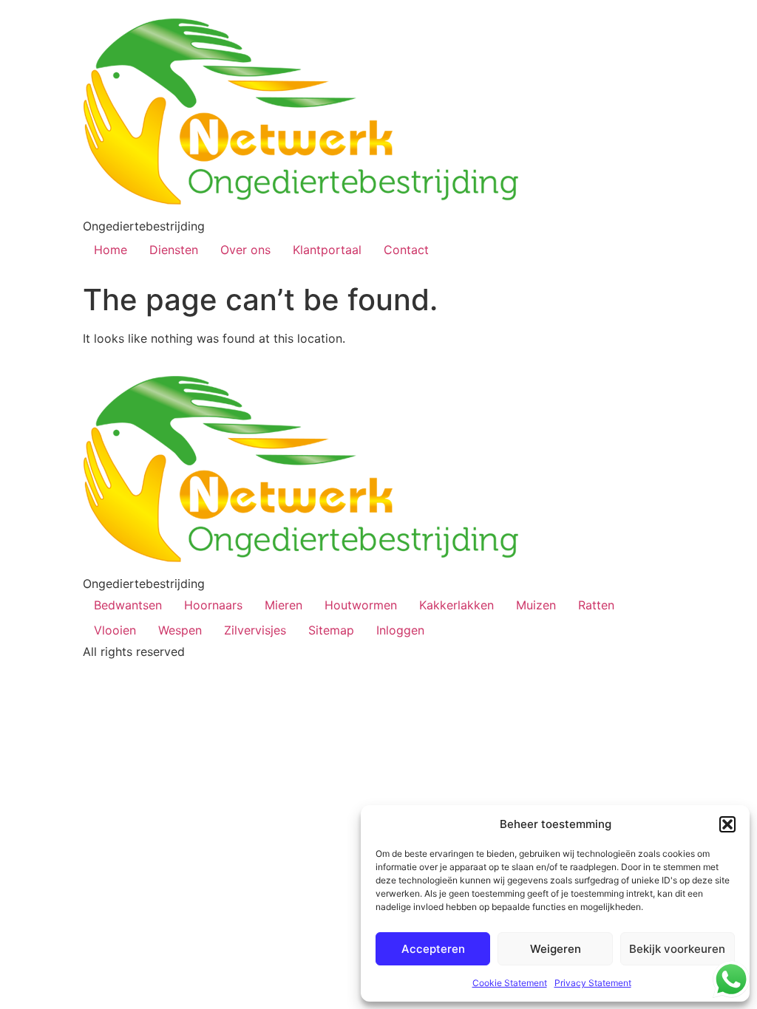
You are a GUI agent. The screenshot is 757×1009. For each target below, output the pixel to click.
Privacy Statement (592, 982)
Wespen (180, 630)
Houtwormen (361, 605)
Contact (406, 249)
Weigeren (555, 949)
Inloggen (400, 630)
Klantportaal (327, 249)
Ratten (596, 605)
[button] (727, 824)
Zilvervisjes (255, 630)
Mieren (283, 605)
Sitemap (331, 630)
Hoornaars (213, 605)
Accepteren (433, 949)
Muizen (536, 605)
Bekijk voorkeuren (677, 949)
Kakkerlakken (456, 605)
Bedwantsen (128, 605)
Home (110, 249)
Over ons (245, 249)
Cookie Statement (509, 982)
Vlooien (115, 630)
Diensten (173, 249)
